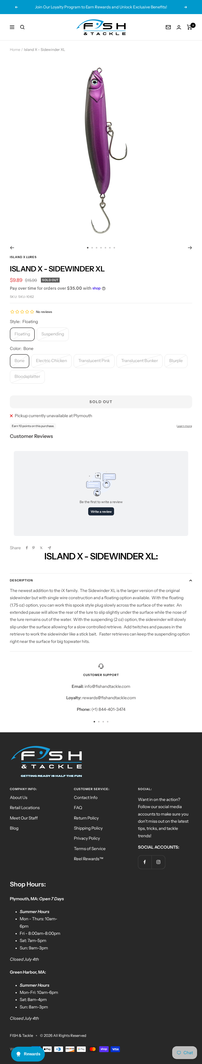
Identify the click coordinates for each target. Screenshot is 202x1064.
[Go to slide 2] (92, 247)
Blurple (176, 360)
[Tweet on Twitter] (41, 548)
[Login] (179, 27)
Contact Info (86, 797)
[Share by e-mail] (49, 548)
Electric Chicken (51, 360)
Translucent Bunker (139, 360)
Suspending (52, 333)
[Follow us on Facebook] (145, 862)
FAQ (78, 807)
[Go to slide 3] (96, 247)
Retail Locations (25, 807)
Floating (22, 333)
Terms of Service (90, 848)
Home (15, 49)
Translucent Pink (94, 360)
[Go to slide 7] (114, 247)
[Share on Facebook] (27, 548)
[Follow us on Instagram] (158, 862)
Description (21, 580)
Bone (20, 360)
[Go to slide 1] (87, 247)
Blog (14, 828)
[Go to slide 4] (101, 247)
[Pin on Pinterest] (33, 548)
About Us (18, 797)
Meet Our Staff (24, 818)
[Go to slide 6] (110, 247)
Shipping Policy (88, 828)
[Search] (22, 27)
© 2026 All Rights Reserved (63, 1035)
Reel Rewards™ (88, 858)
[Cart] (189, 27)
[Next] (190, 247)
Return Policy (86, 818)
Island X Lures (23, 257)
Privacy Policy (87, 838)
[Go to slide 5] (105, 247)
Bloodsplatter (27, 376)
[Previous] (12, 247)
